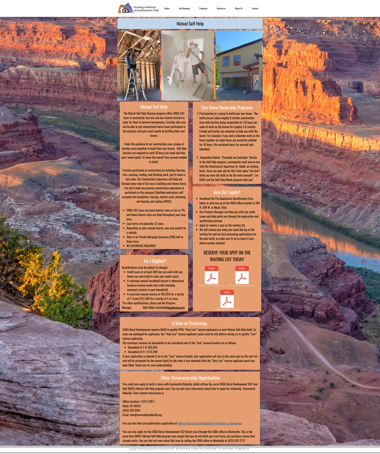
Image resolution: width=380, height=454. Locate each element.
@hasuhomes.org (174, 307)
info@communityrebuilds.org (146, 414)
